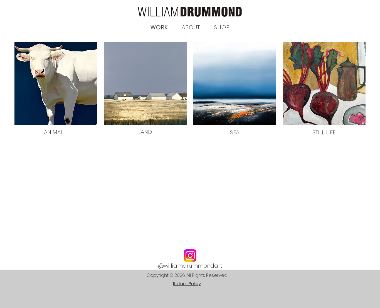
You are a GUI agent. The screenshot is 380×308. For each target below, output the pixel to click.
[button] (222, 27)
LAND (145, 132)
